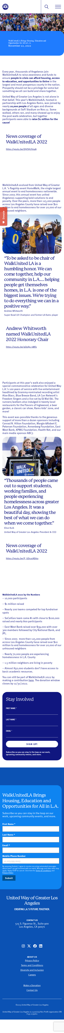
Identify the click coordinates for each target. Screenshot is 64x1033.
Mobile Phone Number (19, 855)
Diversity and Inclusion (32, 969)
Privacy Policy (7, 872)
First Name (11, 708)
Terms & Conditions (43, 870)
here (31, 680)
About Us (32, 956)
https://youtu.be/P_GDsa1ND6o (22, 558)
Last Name (11, 719)
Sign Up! (32, 744)
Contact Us (32, 990)
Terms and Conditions (32, 965)
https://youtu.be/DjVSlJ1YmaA (21, 149)
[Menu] (58, 6)
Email (9, 730)
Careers (32, 974)
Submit (9, 878)
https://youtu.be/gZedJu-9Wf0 (21, 346)
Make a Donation (32, 985)
